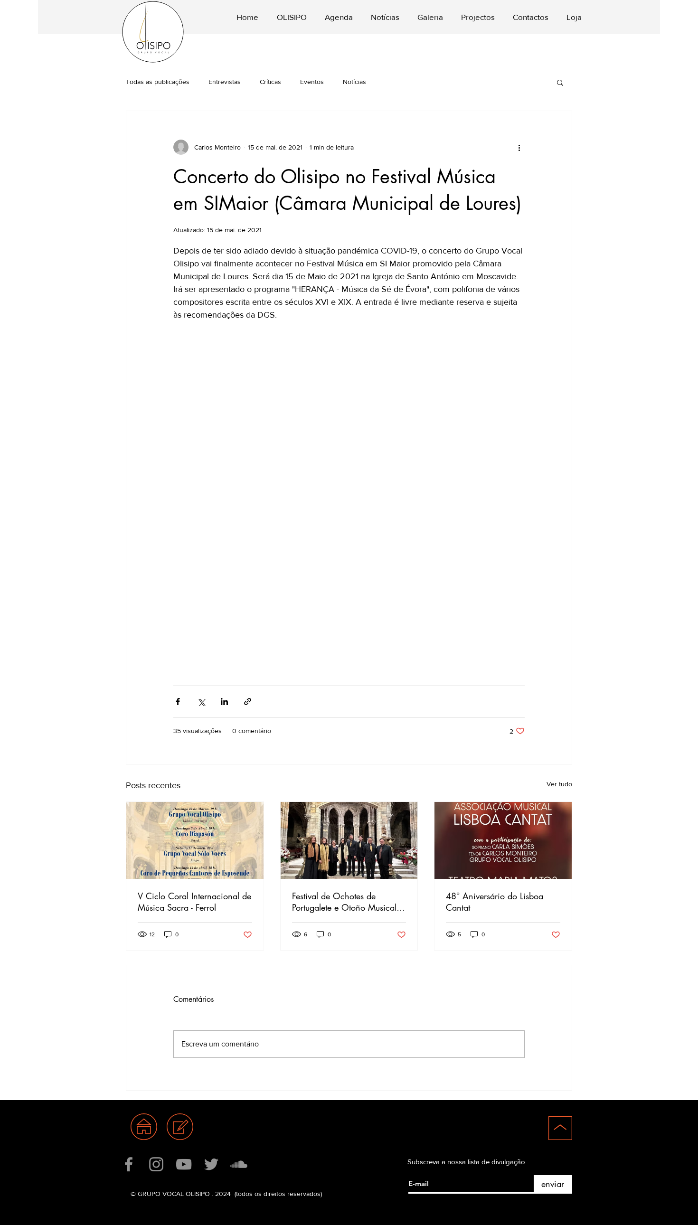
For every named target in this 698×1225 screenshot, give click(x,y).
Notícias (354, 81)
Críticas (270, 81)
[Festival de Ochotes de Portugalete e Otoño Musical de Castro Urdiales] (349, 840)
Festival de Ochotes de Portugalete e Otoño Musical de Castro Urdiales (344, 901)
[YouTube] (183, 1164)
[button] (289, 17)
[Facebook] (128, 1164)
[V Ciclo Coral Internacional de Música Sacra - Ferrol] (195, 840)
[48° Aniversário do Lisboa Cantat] (503, 840)
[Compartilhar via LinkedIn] (224, 701)
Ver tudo (559, 784)
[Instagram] (156, 1164)
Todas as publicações (157, 81)
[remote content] (349, 492)
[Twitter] (211, 1164)
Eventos (312, 81)
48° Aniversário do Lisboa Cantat (494, 901)
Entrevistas (224, 81)
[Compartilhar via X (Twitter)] (201, 701)
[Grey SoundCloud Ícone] (238, 1164)
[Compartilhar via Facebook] (177, 701)
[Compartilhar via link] (247, 701)
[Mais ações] (519, 147)
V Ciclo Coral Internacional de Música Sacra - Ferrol (194, 901)
